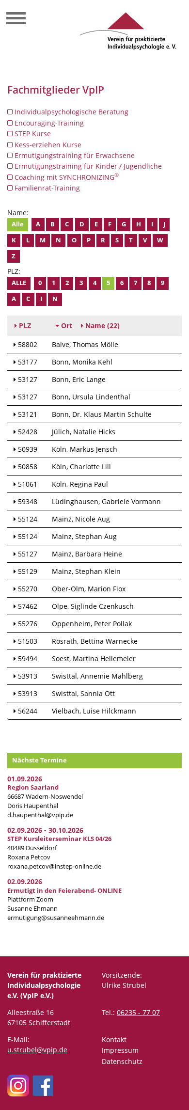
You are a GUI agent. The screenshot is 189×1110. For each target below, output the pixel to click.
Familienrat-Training (46, 187)
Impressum (120, 1050)
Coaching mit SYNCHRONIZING (66, 177)
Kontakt (114, 1039)
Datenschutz (122, 1061)
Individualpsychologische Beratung (70, 111)
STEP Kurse (32, 133)
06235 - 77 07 (138, 1012)
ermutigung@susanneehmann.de (55, 918)
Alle (18, 224)
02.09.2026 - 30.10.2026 (45, 830)
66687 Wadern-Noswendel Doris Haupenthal (45, 796)
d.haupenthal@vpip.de (40, 815)
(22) (102, 325)
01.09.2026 (24, 778)
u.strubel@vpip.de (37, 1049)
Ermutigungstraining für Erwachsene (74, 155)
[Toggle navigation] (16, 19)
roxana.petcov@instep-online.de (54, 866)
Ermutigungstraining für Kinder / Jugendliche (87, 166)
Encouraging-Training (48, 122)
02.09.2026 (24, 881)
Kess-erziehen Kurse (47, 144)
